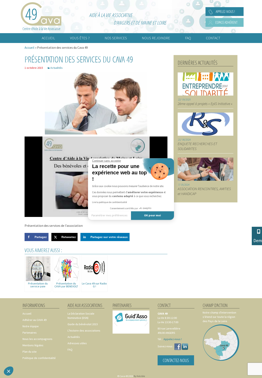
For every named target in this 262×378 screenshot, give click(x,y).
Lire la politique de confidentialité (109, 202)
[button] (9, 371)
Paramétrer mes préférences (109, 215)
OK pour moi (152, 215)
